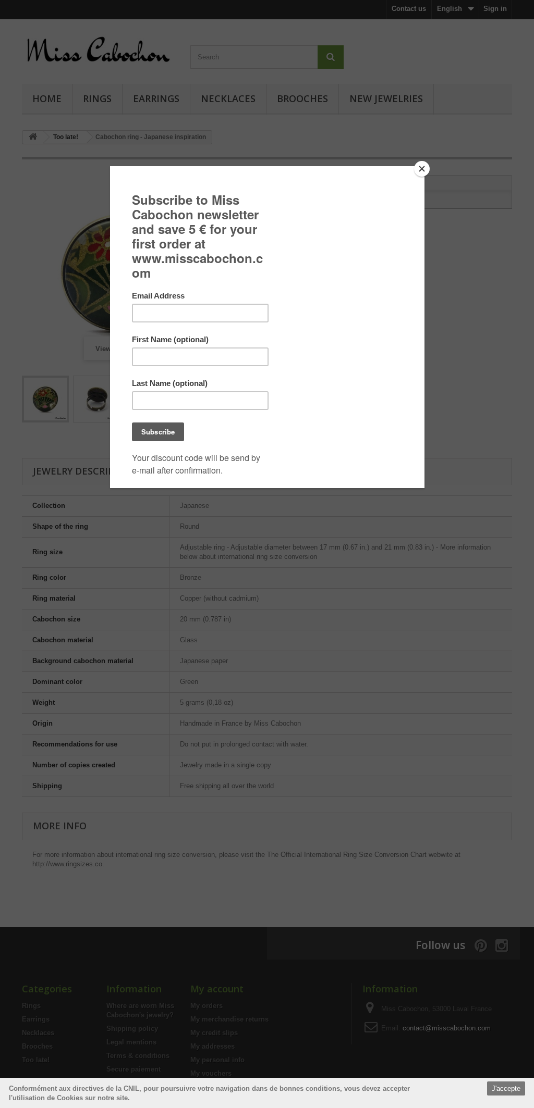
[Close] (422, 169)
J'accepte (506, 1088)
